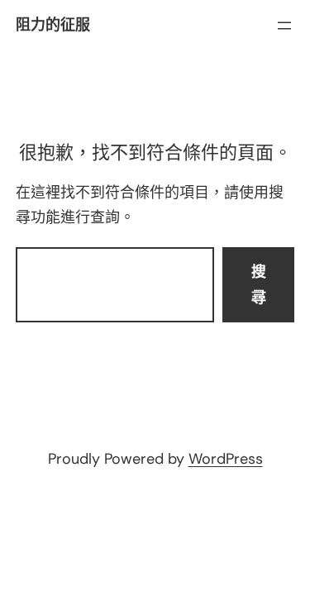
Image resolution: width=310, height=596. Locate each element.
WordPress (225, 459)
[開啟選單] (284, 26)
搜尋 (258, 285)
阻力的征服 (53, 25)
